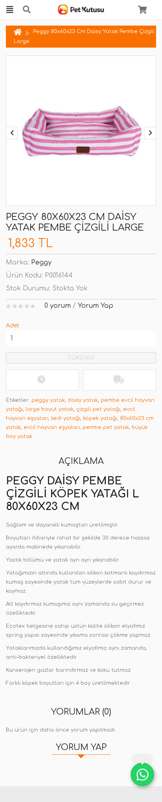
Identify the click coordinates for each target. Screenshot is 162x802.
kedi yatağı (65, 418)
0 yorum (57, 305)
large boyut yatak (50, 409)
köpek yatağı (100, 418)
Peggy (41, 262)
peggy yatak (48, 400)
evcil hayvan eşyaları (52, 427)
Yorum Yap (95, 305)
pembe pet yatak (106, 427)
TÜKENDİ (81, 358)
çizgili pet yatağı (98, 409)
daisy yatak (83, 400)
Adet (12, 326)
